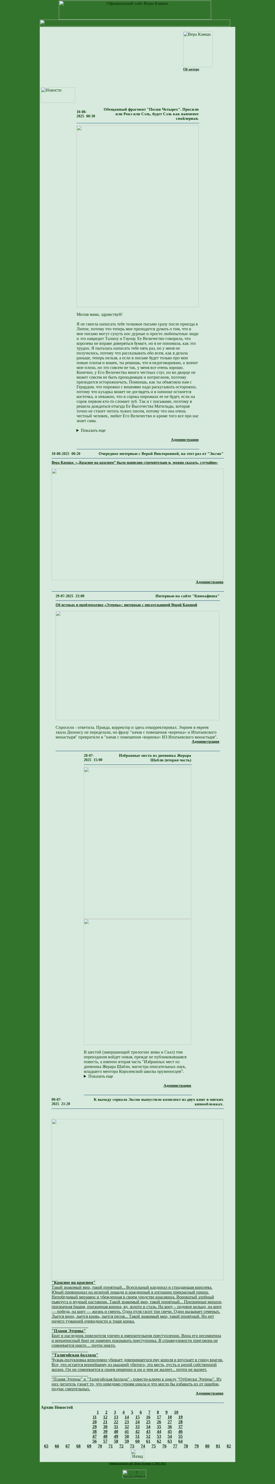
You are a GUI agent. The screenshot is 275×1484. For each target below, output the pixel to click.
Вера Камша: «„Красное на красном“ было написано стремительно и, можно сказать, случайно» (135, 463)
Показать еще (93, 430)
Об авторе (191, 69)
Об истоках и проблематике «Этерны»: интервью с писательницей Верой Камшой (126, 605)
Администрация (185, 440)
